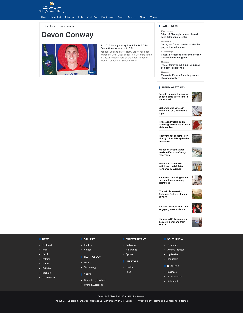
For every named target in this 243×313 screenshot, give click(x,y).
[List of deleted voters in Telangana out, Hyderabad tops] (197, 111)
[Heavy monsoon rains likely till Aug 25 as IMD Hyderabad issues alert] (197, 138)
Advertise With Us (114, 300)
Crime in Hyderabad (94, 280)
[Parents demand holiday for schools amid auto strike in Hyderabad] (197, 97)
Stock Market (174, 276)
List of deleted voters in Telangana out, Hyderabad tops (173, 110)
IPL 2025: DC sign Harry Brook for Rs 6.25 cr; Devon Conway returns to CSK (125, 47)
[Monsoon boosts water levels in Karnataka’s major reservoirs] (197, 152)
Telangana (69, 17)
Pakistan (46, 268)
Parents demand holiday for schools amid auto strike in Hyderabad (174, 97)
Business (132, 17)
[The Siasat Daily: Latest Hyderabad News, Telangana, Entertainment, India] (51, 7)
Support (130, 300)
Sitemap (183, 300)
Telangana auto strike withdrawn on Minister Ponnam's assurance (171, 166)
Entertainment (107, 17)
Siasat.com (50, 26)
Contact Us (96, 300)
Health (129, 267)
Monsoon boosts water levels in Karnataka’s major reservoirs (173, 152)
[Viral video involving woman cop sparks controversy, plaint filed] (197, 180)
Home (44, 17)
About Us (61, 300)
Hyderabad (55, 17)
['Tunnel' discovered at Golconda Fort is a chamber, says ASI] (197, 194)
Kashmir (46, 272)
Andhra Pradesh (175, 249)
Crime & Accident (93, 284)
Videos (153, 17)
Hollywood (131, 249)
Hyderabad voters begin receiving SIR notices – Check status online (174, 124)
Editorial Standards (78, 300)
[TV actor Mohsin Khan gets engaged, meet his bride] (197, 208)
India (80, 17)
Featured (47, 245)
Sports (121, 17)
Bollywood (131, 245)
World (45, 263)
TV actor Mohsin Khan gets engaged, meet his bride (174, 208)
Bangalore (172, 259)
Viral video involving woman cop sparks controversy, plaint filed (174, 180)
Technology (90, 267)
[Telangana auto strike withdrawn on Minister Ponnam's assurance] (197, 166)
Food (128, 271)
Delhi (45, 254)
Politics (46, 259)
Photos (143, 17)
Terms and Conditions (165, 300)
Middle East (92, 17)
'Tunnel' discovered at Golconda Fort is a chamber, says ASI (174, 194)
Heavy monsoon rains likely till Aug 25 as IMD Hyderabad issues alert (174, 138)
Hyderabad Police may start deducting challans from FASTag (173, 222)
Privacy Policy (144, 300)
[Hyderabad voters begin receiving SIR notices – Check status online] (197, 125)
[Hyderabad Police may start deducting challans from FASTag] (197, 222)
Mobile (87, 262)
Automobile (173, 281)
